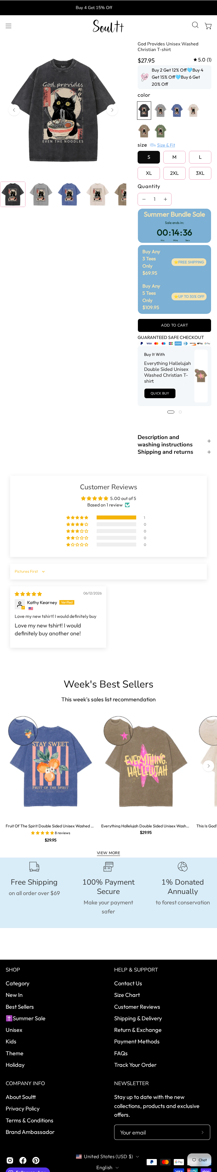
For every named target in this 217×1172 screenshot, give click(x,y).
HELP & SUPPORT (136, 970)
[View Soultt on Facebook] (23, 1160)
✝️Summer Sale (25, 1018)
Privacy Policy (23, 1108)
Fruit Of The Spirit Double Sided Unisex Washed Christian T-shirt (51, 826)
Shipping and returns (165, 452)
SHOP (13, 970)
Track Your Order (135, 1064)
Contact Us (128, 983)
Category (17, 983)
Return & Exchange (138, 1029)
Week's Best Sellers (108, 684)
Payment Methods (137, 1041)
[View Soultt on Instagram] (10, 1160)
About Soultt (21, 1096)
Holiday (15, 1064)
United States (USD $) (108, 1156)
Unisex (14, 1029)
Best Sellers (20, 1006)
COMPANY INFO (25, 1083)
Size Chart (127, 995)
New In (14, 995)
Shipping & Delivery (138, 1018)
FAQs (121, 1053)
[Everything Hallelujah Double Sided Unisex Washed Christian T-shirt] (201, 376)
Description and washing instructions (165, 441)
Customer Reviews (137, 1006)
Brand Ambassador (30, 1131)
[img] (202, 60)
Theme (14, 1053)
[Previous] (14, 110)
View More (108, 853)
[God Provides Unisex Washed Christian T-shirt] (12, 194)
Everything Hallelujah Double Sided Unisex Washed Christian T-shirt (167, 372)
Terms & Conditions (29, 1120)
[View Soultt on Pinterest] (36, 1160)
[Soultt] (108, 26)
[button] (195, 26)
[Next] (112, 110)
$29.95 (51, 840)
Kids (11, 1041)
